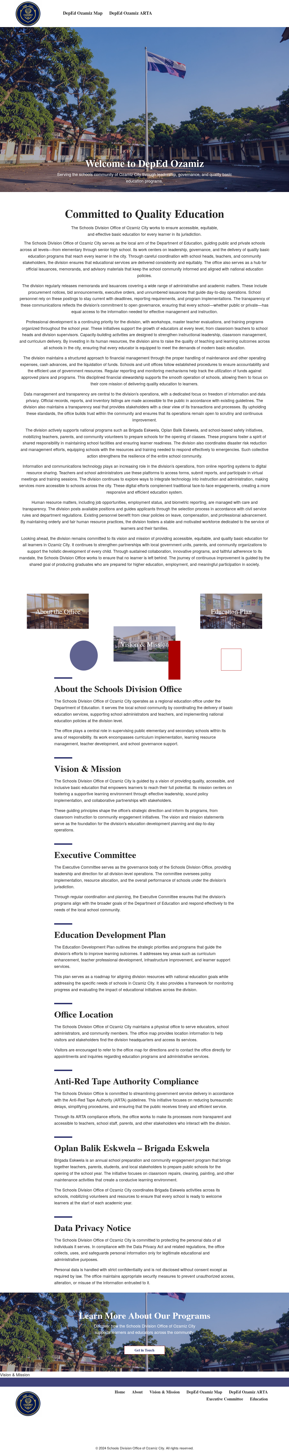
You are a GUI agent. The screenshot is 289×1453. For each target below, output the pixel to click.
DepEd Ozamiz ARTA (248, 1392)
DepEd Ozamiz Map (204, 1392)
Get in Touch (144, 1350)
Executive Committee (224, 1399)
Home (120, 1392)
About (137, 1392)
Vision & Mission (15, 1374)
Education (259, 1399)
